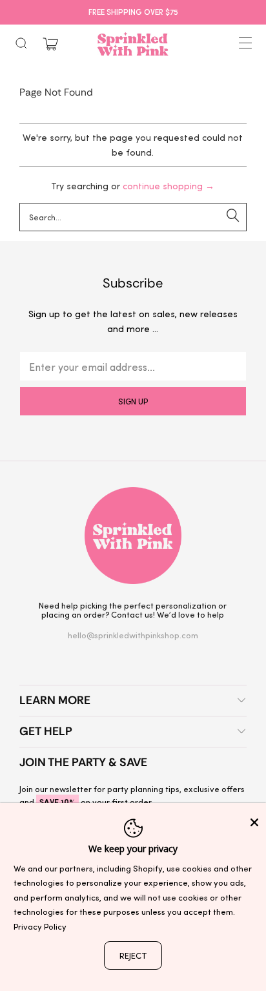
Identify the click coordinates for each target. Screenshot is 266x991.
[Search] (21, 43)
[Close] (254, 822)
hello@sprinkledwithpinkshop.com (133, 634)
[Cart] (50, 44)
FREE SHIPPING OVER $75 (133, 11)
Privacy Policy (40, 926)
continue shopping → (168, 186)
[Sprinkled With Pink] (133, 44)
